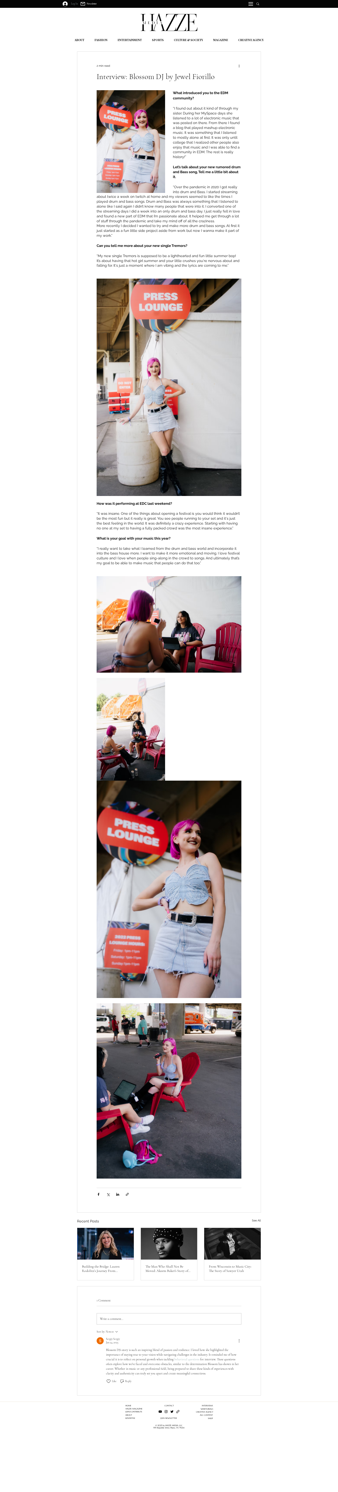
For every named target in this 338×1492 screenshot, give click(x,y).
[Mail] (83, 3)
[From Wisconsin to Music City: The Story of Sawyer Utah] (232, 1244)
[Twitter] (172, 1412)
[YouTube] (160, 1412)
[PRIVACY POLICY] (178, 1412)
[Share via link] (127, 1194)
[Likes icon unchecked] (108, 1381)
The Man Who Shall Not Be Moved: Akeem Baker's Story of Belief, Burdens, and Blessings (167, 1268)
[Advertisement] (117, 1464)
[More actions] (239, 65)
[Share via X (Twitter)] (108, 1194)
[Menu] (250, 4)
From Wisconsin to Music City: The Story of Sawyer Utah (230, 1268)
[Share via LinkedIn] (118, 1194)
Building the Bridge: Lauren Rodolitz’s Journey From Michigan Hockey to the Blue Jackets (102, 1268)
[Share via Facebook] (98, 1194)
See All (256, 1220)
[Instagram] (166, 1412)
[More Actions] (239, 1340)
